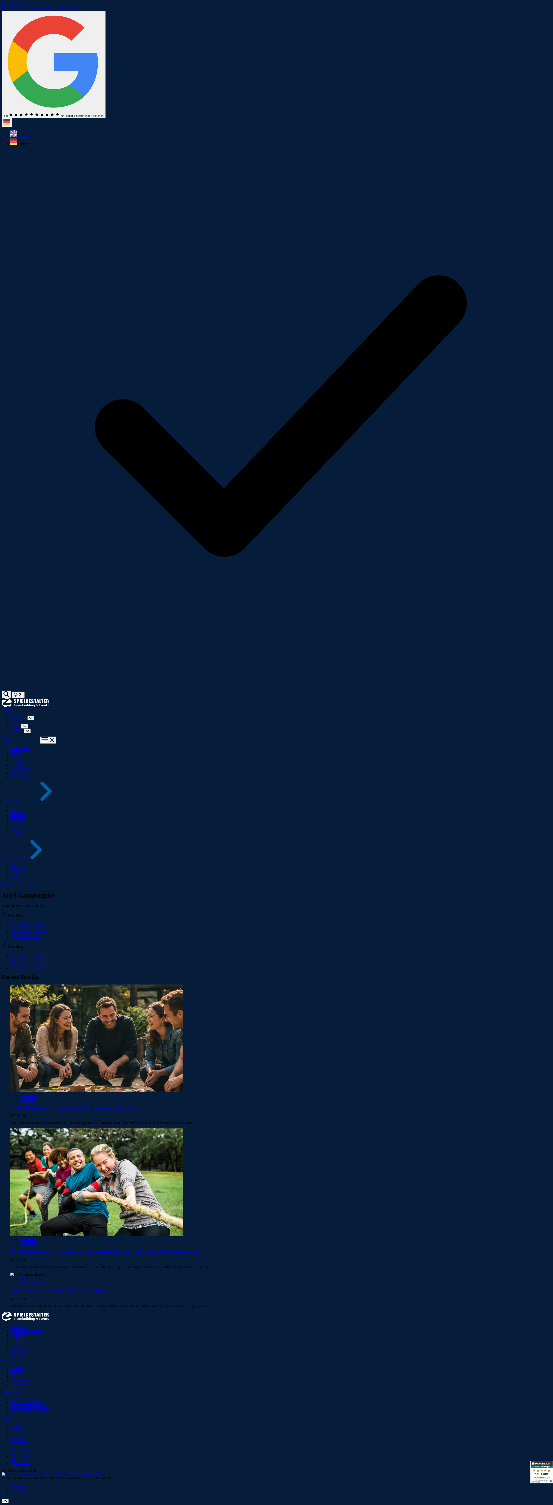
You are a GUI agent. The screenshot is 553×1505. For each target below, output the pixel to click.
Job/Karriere (18, 873)
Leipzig (15, 830)
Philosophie (18, 869)
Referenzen (18, 1335)
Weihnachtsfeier (21, 776)
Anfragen (8, 710)
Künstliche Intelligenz (34, 1282)
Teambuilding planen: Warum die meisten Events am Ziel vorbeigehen (72, 1107)
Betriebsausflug (21, 768)
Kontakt (15, 1346)
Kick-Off (16, 760)
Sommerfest (18, 772)
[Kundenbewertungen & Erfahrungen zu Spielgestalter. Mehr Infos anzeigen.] (541, 1472)
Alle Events (18, 1384)
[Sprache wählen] (7, 122)
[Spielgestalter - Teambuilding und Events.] (25, 1320)
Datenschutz (18, 1489)
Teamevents (18, 717)
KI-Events (17, 722)
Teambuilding (19, 749)
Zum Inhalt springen (15, 3)
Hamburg (16, 823)
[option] (280, 134)
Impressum (17, 1485)
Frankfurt (16, 819)
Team (14, 865)
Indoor (14, 757)
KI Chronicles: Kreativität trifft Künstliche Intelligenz (57, 1290)
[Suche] (6, 694)
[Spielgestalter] (25, 706)
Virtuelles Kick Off (23, 1399)
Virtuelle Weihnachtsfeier (27, 1411)
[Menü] (48, 740)
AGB (14, 1493)
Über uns (17, 730)
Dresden (16, 811)
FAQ (13, 1342)
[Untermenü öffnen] (30, 718)
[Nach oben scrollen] (5, 1501)
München (16, 834)
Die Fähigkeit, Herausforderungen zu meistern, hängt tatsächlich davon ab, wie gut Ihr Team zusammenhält (106, 1251)
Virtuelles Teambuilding (26, 1403)
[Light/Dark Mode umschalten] (18, 695)
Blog (13, 1339)
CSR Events (18, 764)
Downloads (18, 1354)
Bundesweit (18, 1441)
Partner (15, 877)
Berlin (14, 807)
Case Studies (19, 1350)
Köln (13, 826)
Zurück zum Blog (19, 885)
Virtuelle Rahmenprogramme (30, 1407)
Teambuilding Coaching (26, 1331)
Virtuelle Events (13, 1392)
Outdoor (16, 753)
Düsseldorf (17, 815)
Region (15, 726)
